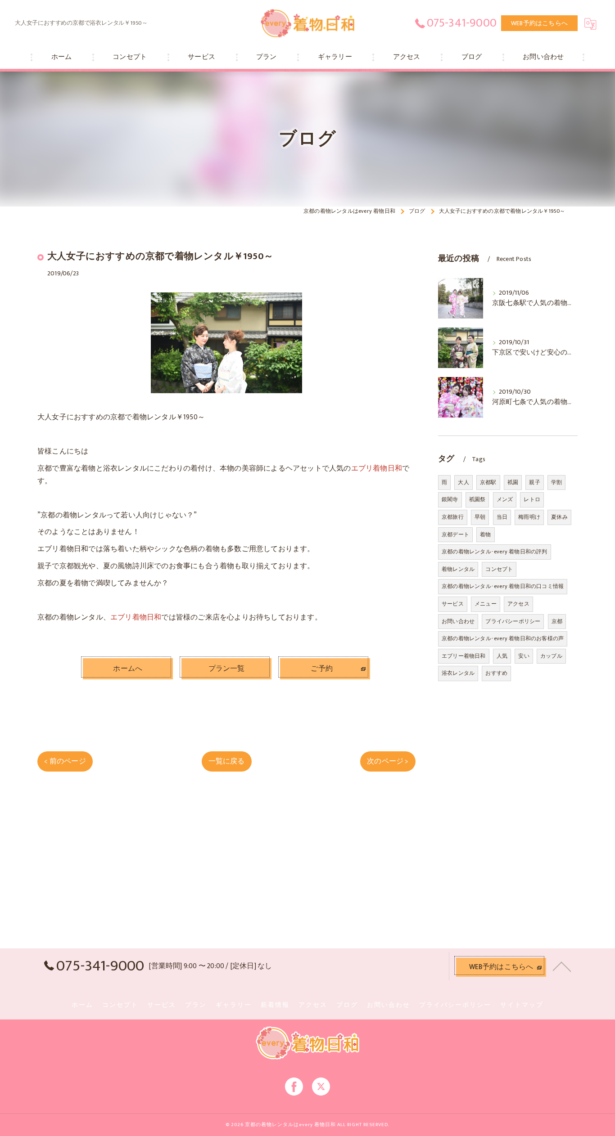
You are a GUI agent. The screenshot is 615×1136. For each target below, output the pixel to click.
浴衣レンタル (458, 673)
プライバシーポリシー (512, 621)
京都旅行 (453, 516)
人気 (502, 655)
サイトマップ (521, 1005)
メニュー (486, 603)
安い (523, 655)
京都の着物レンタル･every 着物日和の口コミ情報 (503, 586)
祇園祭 (477, 499)
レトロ (532, 499)
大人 (463, 482)
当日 (502, 516)
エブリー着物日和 (464, 655)
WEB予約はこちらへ (539, 23)
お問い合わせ (458, 621)
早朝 (480, 516)
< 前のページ (65, 761)
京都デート (455, 534)
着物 (485, 534)
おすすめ (496, 673)
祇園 (512, 482)
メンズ (505, 499)
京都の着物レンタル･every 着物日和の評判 (494, 551)
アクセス (518, 603)
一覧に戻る (226, 761)
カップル (551, 655)
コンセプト (499, 569)
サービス (453, 603)
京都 (557, 621)
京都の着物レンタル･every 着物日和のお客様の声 (503, 638)
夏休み (559, 516)
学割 (556, 482)
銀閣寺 (450, 499)
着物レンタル (458, 569)
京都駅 (488, 482)
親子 (534, 482)
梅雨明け (529, 516)
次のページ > (387, 761)
